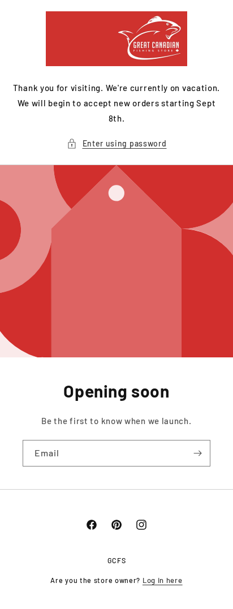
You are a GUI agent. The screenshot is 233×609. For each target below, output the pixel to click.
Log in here (163, 580)
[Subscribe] (197, 453)
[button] (117, 143)
